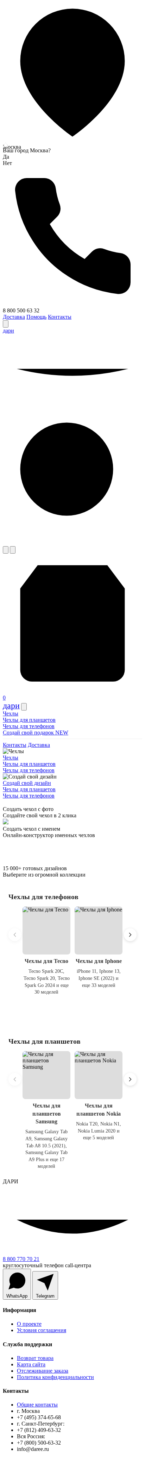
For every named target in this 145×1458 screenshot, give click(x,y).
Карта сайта (31, 1364)
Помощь (36, 317)
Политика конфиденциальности (55, 1377)
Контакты (59, 317)
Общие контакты (37, 1405)
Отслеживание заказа (42, 1371)
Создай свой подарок (35, 733)
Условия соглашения (41, 1330)
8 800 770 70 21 (21, 1259)
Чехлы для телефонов (29, 726)
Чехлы (10, 713)
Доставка (14, 317)
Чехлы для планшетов (29, 720)
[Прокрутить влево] (14, 934)
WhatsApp (16, 1296)
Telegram (45, 1296)
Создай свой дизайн (27, 783)
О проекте (29, 1324)
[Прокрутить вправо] (130, 934)
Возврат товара (35, 1358)
